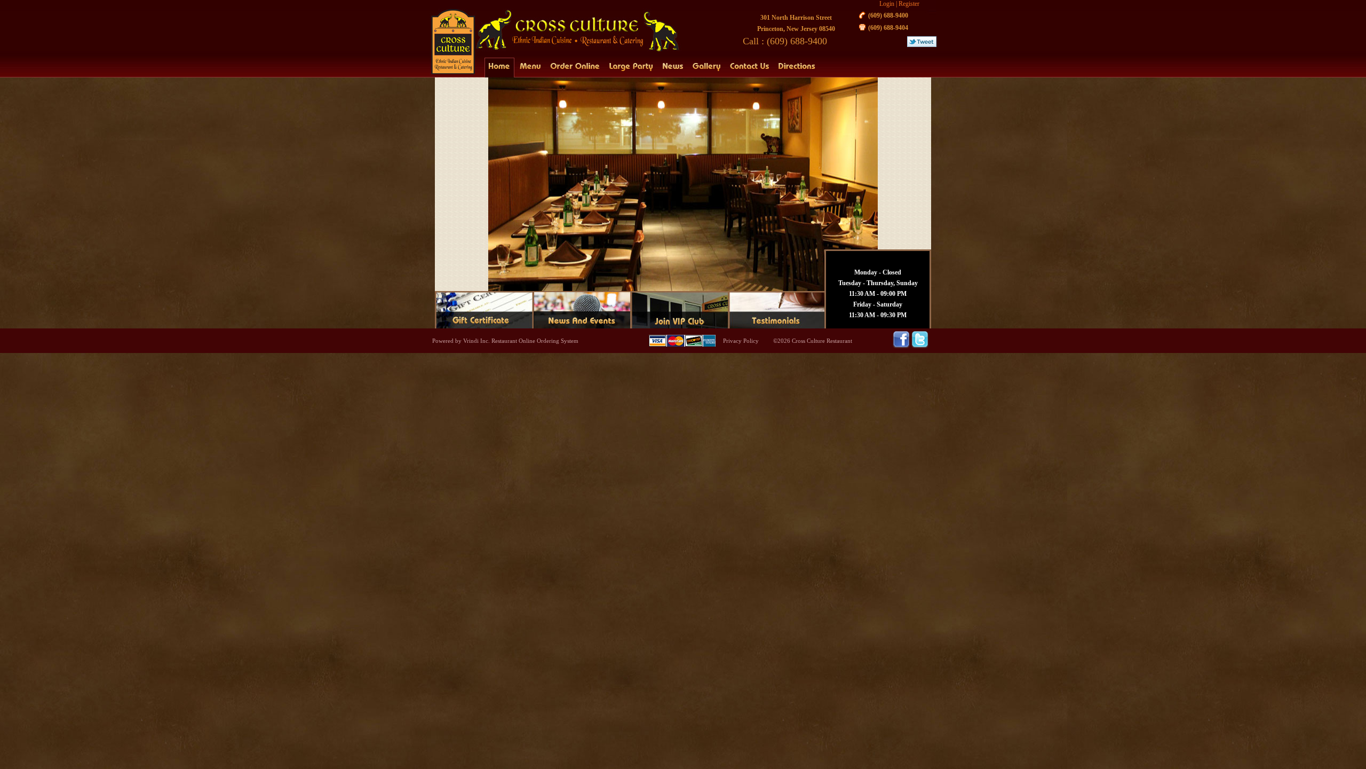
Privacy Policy (741, 341)
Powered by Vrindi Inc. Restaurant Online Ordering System (505, 341)
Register (909, 3)
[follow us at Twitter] (919, 346)
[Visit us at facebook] (902, 346)
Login (886, 3)
